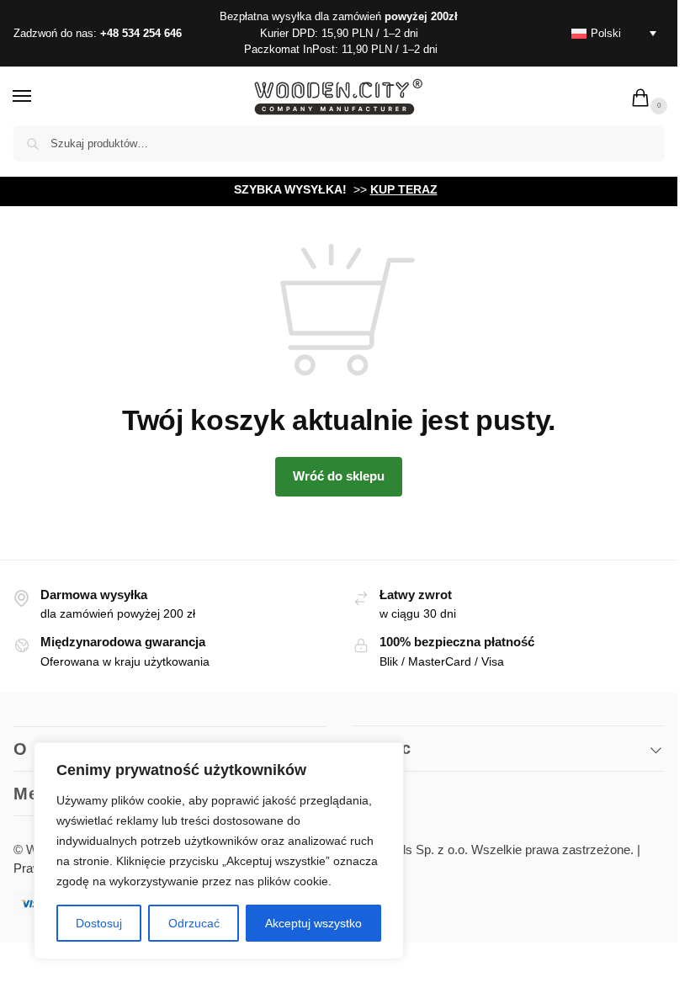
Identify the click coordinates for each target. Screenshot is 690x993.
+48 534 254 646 (141, 33)
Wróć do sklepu (339, 476)
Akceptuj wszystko (313, 923)
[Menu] (38, 96)
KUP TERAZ (404, 189)
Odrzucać (194, 923)
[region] (219, 850)
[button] (644, 99)
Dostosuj (99, 923)
